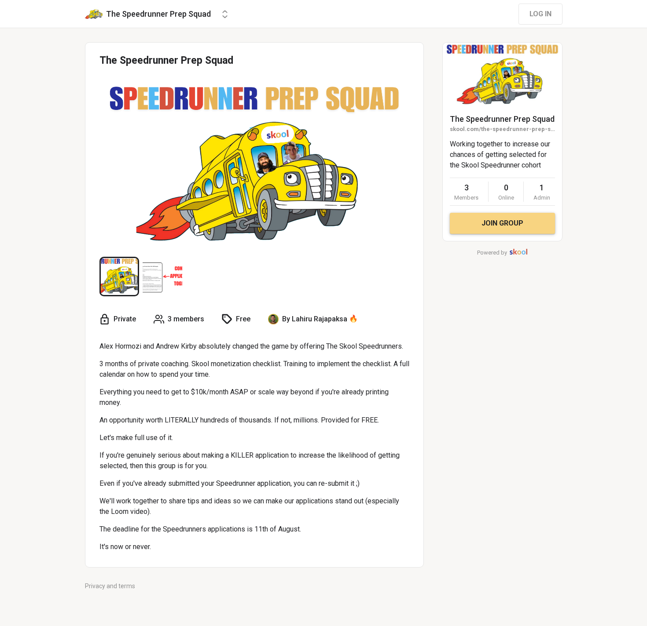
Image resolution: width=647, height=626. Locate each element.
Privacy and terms (110, 586)
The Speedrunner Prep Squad (502, 119)
